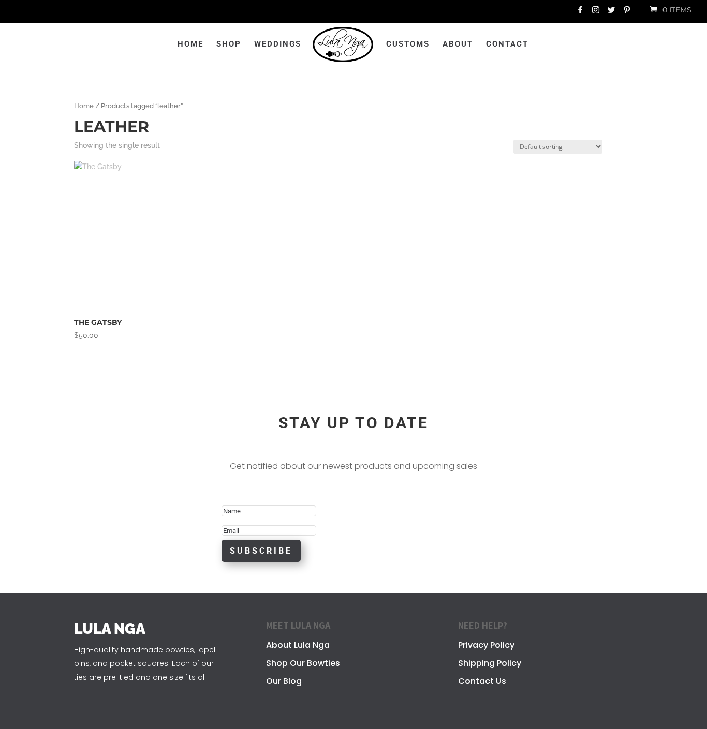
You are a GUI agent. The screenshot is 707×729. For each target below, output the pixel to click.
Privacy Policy (486, 645)
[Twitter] (611, 12)
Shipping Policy (489, 663)
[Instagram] (596, 12)
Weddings (277, 44)
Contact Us (482, 681)
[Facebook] (580, 12)
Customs (408, 44)
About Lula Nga (298, 645)
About (458, 44)
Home (190, 44)
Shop (228, 44)
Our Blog (284, 681)
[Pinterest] (627, 12)
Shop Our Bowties (303, 663)
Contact (507, 44)
